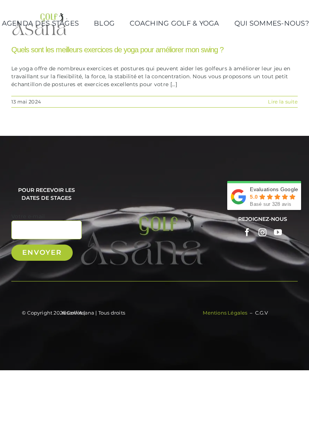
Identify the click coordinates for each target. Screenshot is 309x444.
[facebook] (247, 232)
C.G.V (261, 313)
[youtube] (278, 232)
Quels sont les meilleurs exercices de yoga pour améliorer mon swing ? (117, 50)
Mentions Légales (225, 313)
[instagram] (262, 232)
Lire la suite (283, 102)
